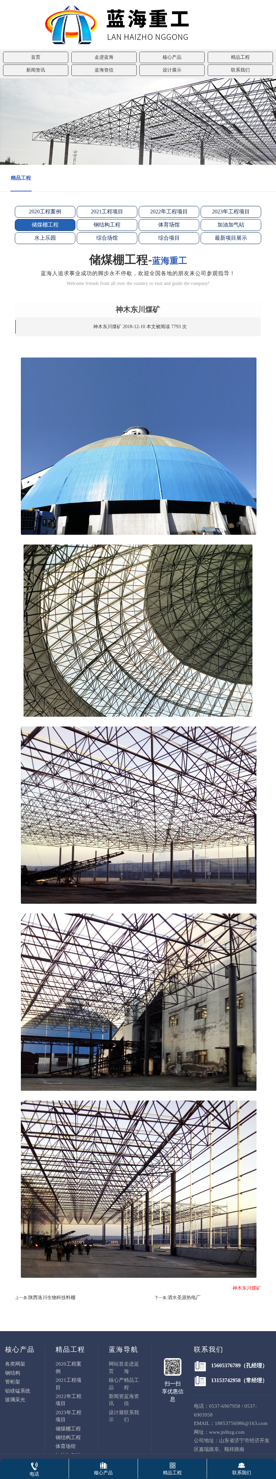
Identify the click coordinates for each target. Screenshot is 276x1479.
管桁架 (12, 1381)
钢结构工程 (107, 225)
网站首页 (116, 1367)
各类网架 (15, 1364)
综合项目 (169, 238)
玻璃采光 (15, 1399)
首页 (35, 57)
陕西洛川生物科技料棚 (51, 1297)
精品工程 (240, 57)
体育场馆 (169, 225)
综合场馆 (107, 238)
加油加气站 (230, 225)
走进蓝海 (104, 57)
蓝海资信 (104, 70)
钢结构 (12, 1373)
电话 (34, 1474)
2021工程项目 (107, 211)
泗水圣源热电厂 (184, 1297)
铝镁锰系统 (17, 1391)
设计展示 (172, 70)
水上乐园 (45, 238)
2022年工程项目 (169, 211)
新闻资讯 (35, 70)
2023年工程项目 (231, 211)
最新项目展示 (231, 238)
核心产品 (172, 57)
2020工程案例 (45, 211)
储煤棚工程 (45, 225)
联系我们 (240, 70)
